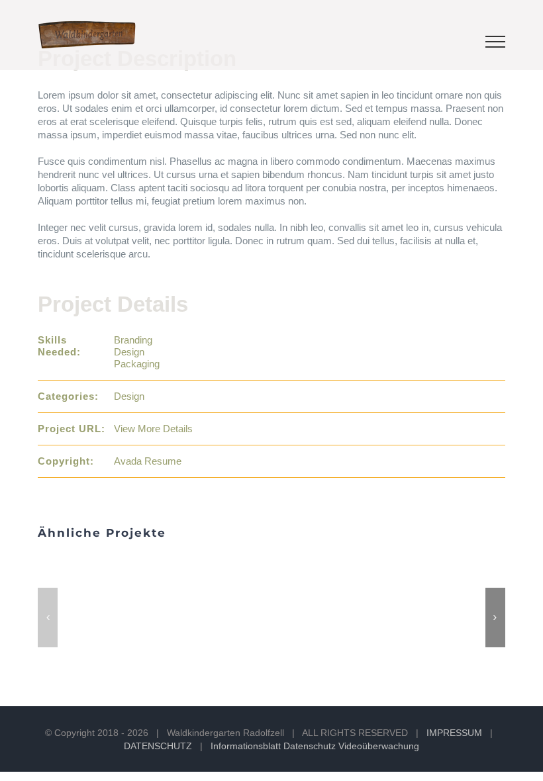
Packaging (137, 363)
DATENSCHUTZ (158, 746)
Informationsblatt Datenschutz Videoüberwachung (315, 746)
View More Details (153, 428)
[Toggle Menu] (495, 42)
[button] (48, 617)
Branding (133, 339)
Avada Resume (147, 461)
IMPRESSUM (454, 732)
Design (129, 351)
